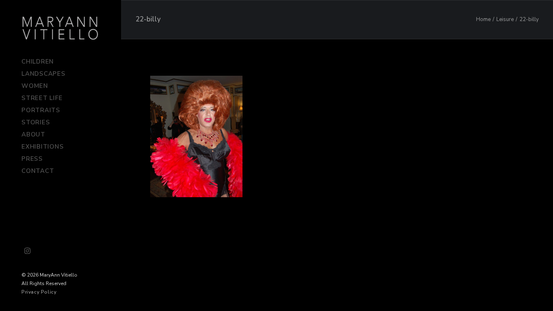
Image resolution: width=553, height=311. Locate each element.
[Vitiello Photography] (60, 28)
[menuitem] (27, 251)
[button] (27, 251)
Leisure (505, 19)
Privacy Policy (38, 292)
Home (483, 19)
